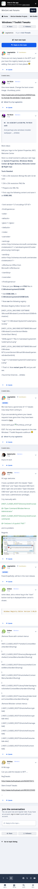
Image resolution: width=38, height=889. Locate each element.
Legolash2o (9, 33)
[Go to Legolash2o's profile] (3, 33)
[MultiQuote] (3, 69)
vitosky (9, 473)
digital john (11, 454)
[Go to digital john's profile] (4, 455)
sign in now (15, 814)
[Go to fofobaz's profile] (4, 762)
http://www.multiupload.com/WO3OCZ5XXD (18, 790)
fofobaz (10, 762)
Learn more (4, 4)
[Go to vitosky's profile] (4, 473)
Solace (9, 589)
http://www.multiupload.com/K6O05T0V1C (17, 781)
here (11, 420)
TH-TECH (10, 82)
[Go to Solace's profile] (4, 590)
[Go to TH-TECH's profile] (4, 82)
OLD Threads (26, 33)
